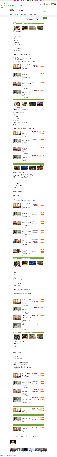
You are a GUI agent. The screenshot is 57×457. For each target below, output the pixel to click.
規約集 (13, 455)
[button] (15, 440)
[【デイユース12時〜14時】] (17, 429)
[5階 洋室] (17, 92)
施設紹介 (11, 14)
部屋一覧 (18, 14)
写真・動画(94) (21, 14)
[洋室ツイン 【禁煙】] (17, 84)
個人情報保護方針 (4, 455)
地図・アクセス (25, 14)
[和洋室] (17, 251)
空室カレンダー (42, 73)
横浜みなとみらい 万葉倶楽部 (16, 10)
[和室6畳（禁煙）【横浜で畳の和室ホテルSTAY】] (17, 75)
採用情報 (11, 455)
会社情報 (1, 455)
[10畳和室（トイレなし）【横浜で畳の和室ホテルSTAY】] (17, 66)
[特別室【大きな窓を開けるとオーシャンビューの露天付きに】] (17, 241)
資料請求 (15, 455)
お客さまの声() (30, 14)
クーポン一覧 (34, 14)
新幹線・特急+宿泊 (44, 19)
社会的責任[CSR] (8, 455)
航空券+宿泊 (33, 19)
